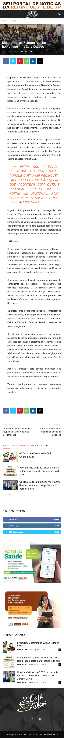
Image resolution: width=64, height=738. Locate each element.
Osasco (13, 38)
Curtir (55, 519)
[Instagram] (32, 719)
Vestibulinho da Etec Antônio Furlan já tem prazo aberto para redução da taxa (39, 471)
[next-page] (9, 496)
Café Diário (22, 650)
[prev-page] (5, 496)
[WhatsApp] (26, 61)
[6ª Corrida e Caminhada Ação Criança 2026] (10, 457)
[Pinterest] (20, 61)
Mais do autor (39, 445)
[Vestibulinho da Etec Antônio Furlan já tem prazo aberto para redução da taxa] (10, 471)
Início (3, 21)
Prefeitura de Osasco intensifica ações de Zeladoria (50, 431)
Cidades (12, 21)
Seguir (56, 526)
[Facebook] (6, 61)
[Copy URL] (40, 61)
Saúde (20, 38)
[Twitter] (13, 61)
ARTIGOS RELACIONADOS (15, 445)
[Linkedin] (33, 61)
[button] (5, 14)
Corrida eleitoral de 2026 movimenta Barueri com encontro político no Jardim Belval (40, 485)
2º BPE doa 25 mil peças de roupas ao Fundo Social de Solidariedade (16, 431)
